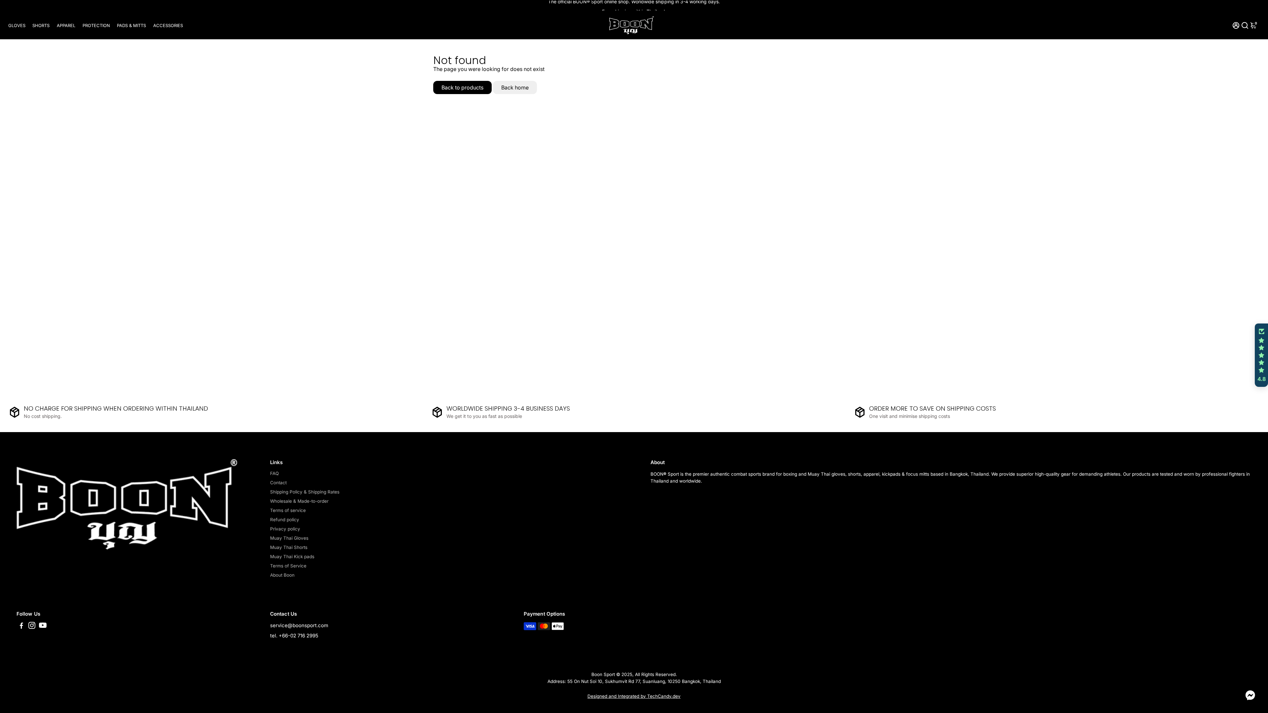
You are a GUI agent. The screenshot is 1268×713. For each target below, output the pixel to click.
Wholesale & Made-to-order (299, 501)
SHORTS (41, 25)
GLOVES (16, 25)
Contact (278, 482)
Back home (515, 87)
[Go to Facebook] (21, 626)
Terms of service (288, 510)
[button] (1261, 355)
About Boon (282, 575)
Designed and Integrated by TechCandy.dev (634, 696)
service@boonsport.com (299, 625)
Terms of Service (288, 565)
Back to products (462, 87)
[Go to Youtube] (43, 626)
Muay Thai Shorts (288, 547)
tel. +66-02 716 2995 (294, 635)
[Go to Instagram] (32, 626)
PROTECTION (96, 25)
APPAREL (66, 25)
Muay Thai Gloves (289, 538)
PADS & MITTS (131, 25)
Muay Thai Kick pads (292, 556)
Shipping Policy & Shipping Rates (304, 491)
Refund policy (284, 519)
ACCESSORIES (168, 25)
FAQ (274, 473)
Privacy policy (285, 528)
